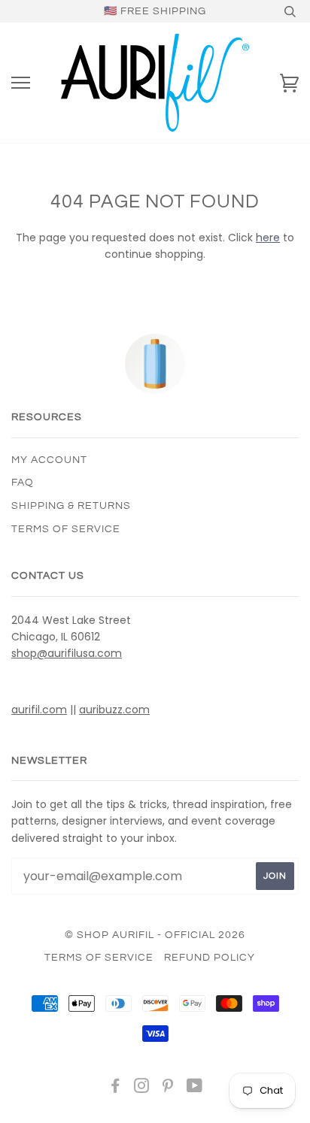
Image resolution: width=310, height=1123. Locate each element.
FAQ (22, 482)
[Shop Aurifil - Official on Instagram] (142, 1088)
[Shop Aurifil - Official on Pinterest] (168, 1088)
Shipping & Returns (71, 506)
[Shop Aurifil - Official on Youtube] (195, 1088)
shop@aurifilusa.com (66, 653)
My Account (49, 460)
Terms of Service (65, 529)
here (268, 237)
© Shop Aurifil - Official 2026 (155, 935)
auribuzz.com (114, 709)
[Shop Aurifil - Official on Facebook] (115, 1088)
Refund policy (209, 957)
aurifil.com (39, 709)
